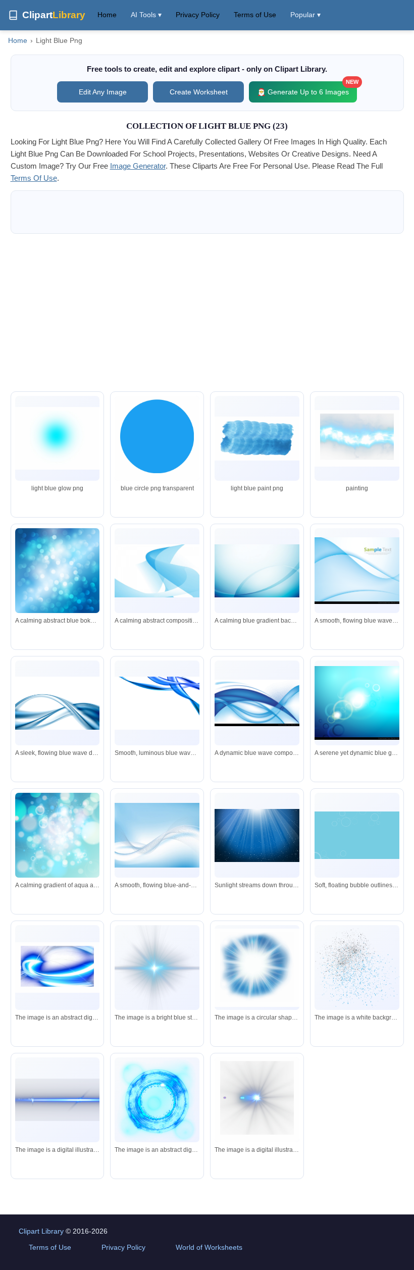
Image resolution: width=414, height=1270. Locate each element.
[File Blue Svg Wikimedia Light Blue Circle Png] (157, 440)
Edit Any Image (103, 92)
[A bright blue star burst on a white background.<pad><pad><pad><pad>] (157, 967)
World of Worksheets (209, 1247)
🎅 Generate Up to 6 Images (307, 88)
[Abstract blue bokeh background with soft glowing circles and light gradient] (57, 572)
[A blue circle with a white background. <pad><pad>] (157, 1100)
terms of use (34, 178)
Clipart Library (41, 1231)
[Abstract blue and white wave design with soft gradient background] (157, 835)
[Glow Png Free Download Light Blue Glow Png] (57, 438)
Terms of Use (255, 15)
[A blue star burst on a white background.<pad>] (257, 1101)
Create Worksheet (199, 92)
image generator (138, 166)
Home (107, 15)
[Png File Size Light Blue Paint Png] (257, 439)
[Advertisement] (207, 312)
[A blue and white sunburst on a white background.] (257, 968)
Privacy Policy (198, 15)
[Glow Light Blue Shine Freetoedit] (357, 438)
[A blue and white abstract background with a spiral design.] (57, 967)
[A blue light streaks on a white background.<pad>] (57, 1100)
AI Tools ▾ (146, 15)
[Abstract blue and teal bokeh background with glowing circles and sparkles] (57, 836)
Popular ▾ (305, 15)
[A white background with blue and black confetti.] (357, 967)
